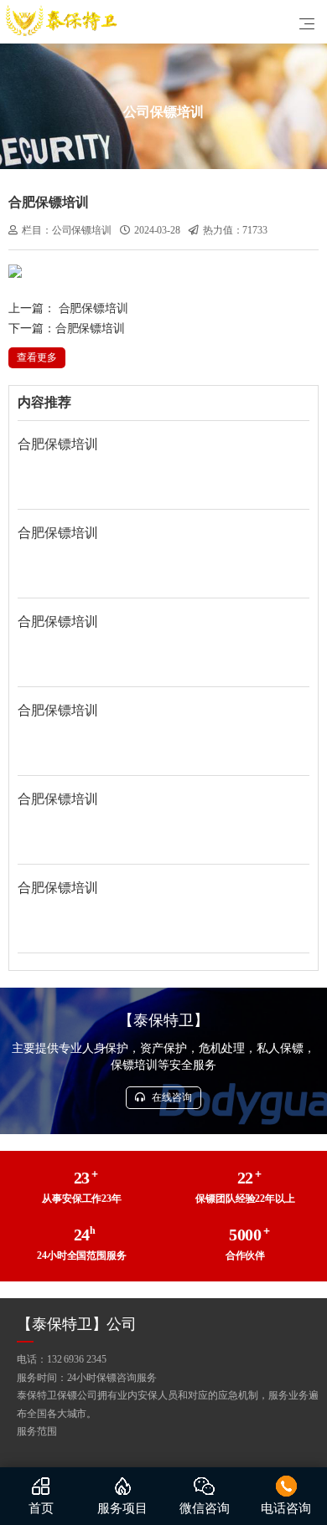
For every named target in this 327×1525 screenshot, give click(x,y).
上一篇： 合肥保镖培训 (68, 308)
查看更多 (37, 357)
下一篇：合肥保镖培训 (66, 328)
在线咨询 (170, 1097)
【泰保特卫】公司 (77, 1324)
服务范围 (37, 1431)
